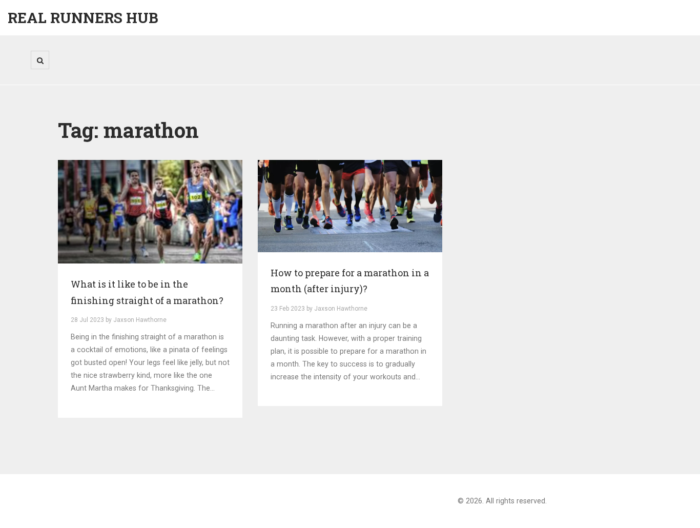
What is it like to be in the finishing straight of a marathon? (147, 292)
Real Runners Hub (83, 17)
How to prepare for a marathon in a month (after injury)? (350, 281)
